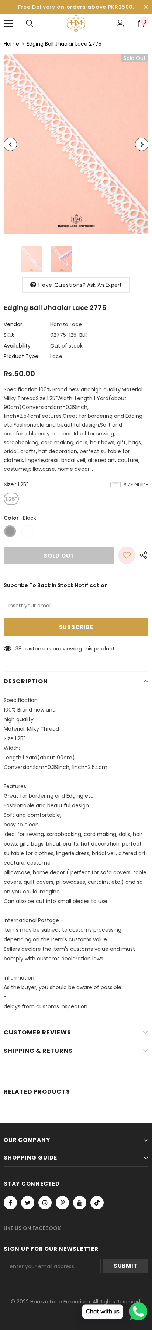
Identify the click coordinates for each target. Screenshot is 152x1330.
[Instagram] (45, 1202)
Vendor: (13, 324)
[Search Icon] (29, 23)
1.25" (11, 499)
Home (11, 43)
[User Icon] (120, 23)
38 (18, 648)
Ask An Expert (104, 285)
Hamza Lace (66, 324)
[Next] (141, 144)
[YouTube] (79, 1202)
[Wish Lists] (126, 555)
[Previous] (10, 144)
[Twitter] (27, 1202)
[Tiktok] (97, 1202)
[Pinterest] (62, 1202)
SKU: (9, 335)
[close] (145, 7)
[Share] (141, 555)
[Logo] (76, 23)
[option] (76, 144)
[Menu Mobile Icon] (8, 23)
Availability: (18, 345)
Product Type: (21, 356)
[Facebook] (10, 1202)
